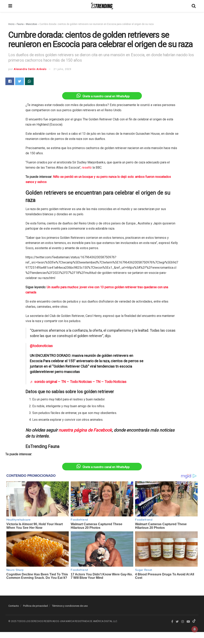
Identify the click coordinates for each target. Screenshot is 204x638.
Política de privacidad (35, 605)
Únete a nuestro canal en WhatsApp (106, 96)
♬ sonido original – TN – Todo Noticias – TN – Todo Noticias (78, 381)
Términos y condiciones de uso (70, 605)
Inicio (11, 24)
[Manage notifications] (194, 629)
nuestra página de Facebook (85, 430)
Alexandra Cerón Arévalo (30, 69)
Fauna (20, 24)
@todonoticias (41, 346)
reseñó (87, 167)
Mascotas (31, 24)
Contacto (13, 605)
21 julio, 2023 (62, 69)
